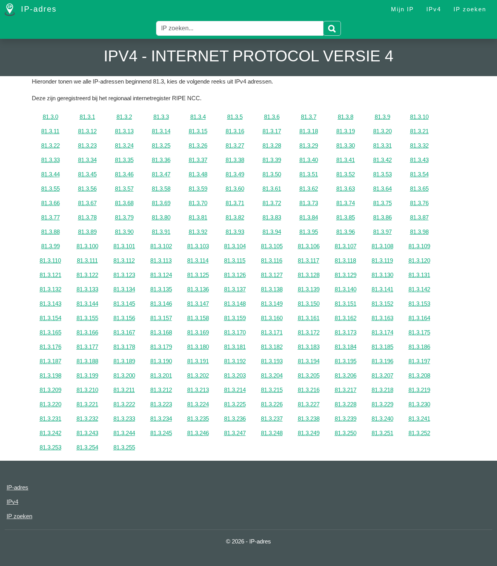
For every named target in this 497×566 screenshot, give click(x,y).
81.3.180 (198, 346)
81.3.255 (124, 447)
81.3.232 (87, 418)
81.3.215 (272, 390)
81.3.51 (308, 174)
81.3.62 (308, 188)
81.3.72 (271, 203)
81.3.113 (161, 260)
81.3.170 (235, 332)
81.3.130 (382, 275)
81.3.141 (382, 289)
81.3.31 (382, 145)
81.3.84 (308, 217)
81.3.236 (235, 418)
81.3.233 (124, 418)
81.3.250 (345, 433)
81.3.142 (419, 289)
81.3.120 (419, 260)
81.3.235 (198, 418)
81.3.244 (124, 433)
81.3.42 (382, 160)
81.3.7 (308, 116)
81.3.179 (161, 346)
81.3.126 (235, 275)
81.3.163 (382, 318)
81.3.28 (271, 145)
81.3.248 (272, 433)
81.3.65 (419, 188)
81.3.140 (345, 289)
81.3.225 (235, 404)
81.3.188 (87, 361)
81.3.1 (87, 116)
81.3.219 (419, 390)
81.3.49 (235, 174)
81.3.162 (345, 318)
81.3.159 (235, 318)
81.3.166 (87, 332)
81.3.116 (271, 260)
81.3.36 (161, 160)
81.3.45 (87, 174)
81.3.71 (235, 203)
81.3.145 (124, 303)
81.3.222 (124, 404)
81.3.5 (235, 116)
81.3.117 (308, 260)
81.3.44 (50, 174)
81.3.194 (309, 361)
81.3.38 (235, 160)
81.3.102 (161, 246)
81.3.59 (198, 188)
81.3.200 (124, 375)
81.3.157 (161, 318)
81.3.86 (382, 217)
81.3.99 (50, 246)
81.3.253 (50, 447)
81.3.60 (235, 188)
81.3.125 (198, 275)
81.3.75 (382, 203)
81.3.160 (272, 318)
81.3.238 (309, 418)
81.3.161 (309, 318)
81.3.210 (87, 390)
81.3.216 (309, 390)
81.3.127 (272, 275)
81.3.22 (50, 145)
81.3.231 (50, 418)
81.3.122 (87, 275)
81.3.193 (272, 361)
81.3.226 (272, 404)
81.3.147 (198, 303)
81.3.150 (309, 303)
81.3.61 (271, 188)
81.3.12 (87, 131)
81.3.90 (124, 231)
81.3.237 (272, 418)
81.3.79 (124, 217)
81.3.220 (50, 404)
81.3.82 (235, 217)
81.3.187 (50, 361)
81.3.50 (271, 174)
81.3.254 (87, 447)
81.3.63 (345, 188)
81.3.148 (235, 303)
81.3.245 (161, 433)
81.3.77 (50, 217)
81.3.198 (50, 375)
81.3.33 (50, 160)
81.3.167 (124, 332)
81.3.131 (419, 275)
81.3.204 (272, 375)
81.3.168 (161, 332)
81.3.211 (124, 390)
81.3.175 (419, 332)
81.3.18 (308, 131)
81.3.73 (308, 203)
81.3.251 (382, 433)
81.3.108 (382, 246)
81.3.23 (87, 145)
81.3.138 (272, 289)
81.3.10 (419, 116)
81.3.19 (345, 131)
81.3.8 (345, 116)
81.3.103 (198, 246)
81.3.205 (309, 375)
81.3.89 (87, 231)
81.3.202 (198, 375)
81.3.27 (235, 145)
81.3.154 (50, 318)
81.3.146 (161, 303)
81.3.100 (87, 246)
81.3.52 (345, 174)
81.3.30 (345, 145)
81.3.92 (198, 231)
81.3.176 (50, 346)
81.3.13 (124, 131)
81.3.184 (345, 346)
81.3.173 (345, 332)
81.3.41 (345, 160)
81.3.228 (345, 404)
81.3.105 (272, 246)
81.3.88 (50, 231)
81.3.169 (198, 332)
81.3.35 (124, 160)
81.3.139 (309, 289)
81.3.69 (161, 203)
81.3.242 (50, 433)
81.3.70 (198, 203)
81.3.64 (382, 188)
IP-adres (37, 9)
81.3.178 (124, 346)
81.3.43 (419, 160)
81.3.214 (235, 390)
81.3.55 (50, 188)
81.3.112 (124, 260)
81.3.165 (50, 332)
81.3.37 (198, 160)
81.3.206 (345, 375)
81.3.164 (419, 318)
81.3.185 (382, 346)
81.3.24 (124, 145)
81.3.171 (272, 332)
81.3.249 (309, 433)
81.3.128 (309, 275)
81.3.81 (198, 217)
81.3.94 (271, 231)
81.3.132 (50, 289)
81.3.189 (124, 361)
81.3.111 (87, 260)
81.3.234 (161, 418)
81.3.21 (419, 131)
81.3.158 (198, 318)
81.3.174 (382, 332)
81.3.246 (198, 433)
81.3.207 (382, 375)
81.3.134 (124, 289)
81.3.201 (161, 375)
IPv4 (433, 9)
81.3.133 (87, 289)
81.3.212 (161, 390)
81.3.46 (124, 174)
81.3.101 (124, 246)
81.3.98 (419, 231)
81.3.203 (235, 375)
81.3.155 (87, 318)
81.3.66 (50, 203)
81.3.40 (308, 160)
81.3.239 (345, 418)
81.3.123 (124, 275)
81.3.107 (345, 246)
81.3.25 (161, 145)
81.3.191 (198, 361)
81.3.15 (198, 131)
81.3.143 (50, 303)
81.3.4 (198, 116)
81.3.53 (382, 174)
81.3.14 (161, 131)
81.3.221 (87, 404)
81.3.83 (271, 217)
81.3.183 (309, 346)
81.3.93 (235, 231)
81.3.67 (87, 203)
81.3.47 (161, 174)
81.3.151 (345, 303)
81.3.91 (161, 231)
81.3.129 (345, 275)
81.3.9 (382, 116)
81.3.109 (419, 246)
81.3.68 (124, 203)
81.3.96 (345, 231)
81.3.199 (87, 375)
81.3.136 (198, 289)
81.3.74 (345, 203)
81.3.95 (308, 231)
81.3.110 (50, 260)
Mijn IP (402, 9)
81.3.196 (382, 361)
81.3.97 (382, 231)
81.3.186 (419, 346)
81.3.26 (198, 145)
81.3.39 (271, 160)
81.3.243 (87, 433)
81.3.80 (161, 217)
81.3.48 (198, 174)
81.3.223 (161, 404)
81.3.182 (272, 346)
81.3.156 (124, 318)
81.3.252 (419, 433)
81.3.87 (419, 217)
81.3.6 (272, 116)
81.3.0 (50, 116)
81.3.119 (382, 260)
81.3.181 (235, 346)
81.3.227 (309, 404)
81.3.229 (382, 404)
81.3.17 (271, 131)
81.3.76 (419, 203)
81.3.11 (50, 131)
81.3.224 (198, 404)
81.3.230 (419, 404)
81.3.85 (345, 217)
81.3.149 (272, 303)
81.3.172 (309, 332)
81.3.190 (161, 361)
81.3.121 (50, 275)
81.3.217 (345, 390)
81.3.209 (50, 390)
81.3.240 (382, 418)
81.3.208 (419, 375)
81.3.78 (87, 217)
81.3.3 (161, 116)
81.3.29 (308, 145)
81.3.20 (382, 131)
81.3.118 (345, 260)
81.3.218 (382, 390)
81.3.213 (198, 390)
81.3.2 (124, 116)
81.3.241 (419, 418)
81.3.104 (235, 246)
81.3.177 (87, 346)
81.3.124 (161, 275)
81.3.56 (87, 188)
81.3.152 (382, 303)
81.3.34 (87, 160)
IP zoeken (470, 9)
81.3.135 (161, 289)
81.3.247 (235, 433)
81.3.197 (419, 361)
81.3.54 (419, 174)
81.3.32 (419, 145)
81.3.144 (87, 303)
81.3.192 (235, 361)
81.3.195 (345, 361)
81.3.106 (309, 246)
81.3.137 (235, 289)
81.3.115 (234, 260)
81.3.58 (161, 188)
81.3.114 (198, 260)
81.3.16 (235, 131)
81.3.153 (419, 303)
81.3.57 (124, 188)
